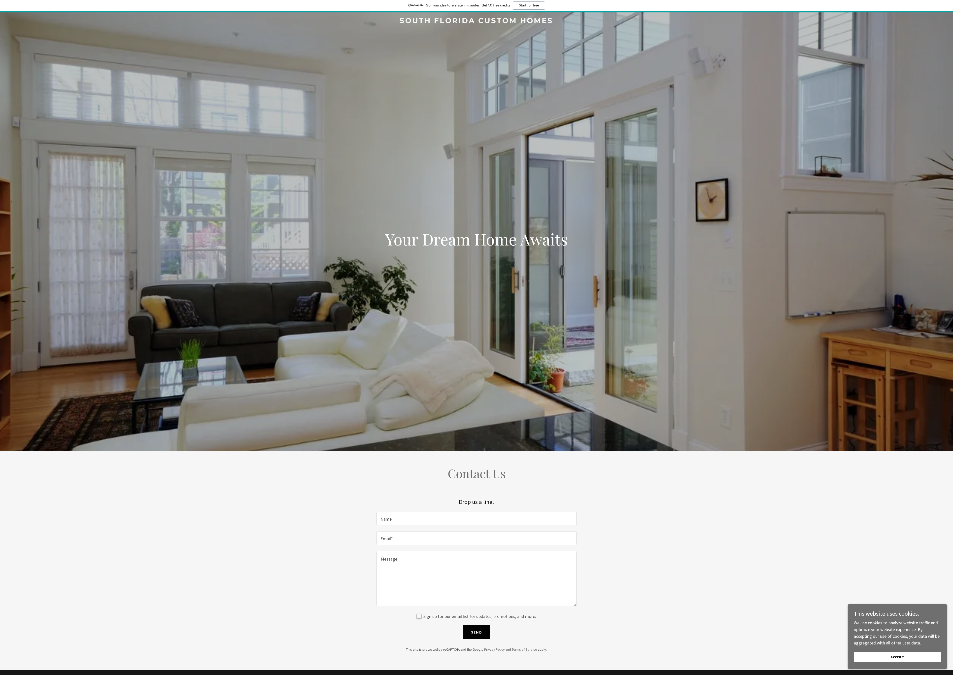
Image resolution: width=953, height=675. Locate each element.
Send (476, 632)
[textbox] (476, 518)
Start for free (529, 5)
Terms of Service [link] (524, 649)
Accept (897, 657)
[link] (476, 21)
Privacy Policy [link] (494, 649)
